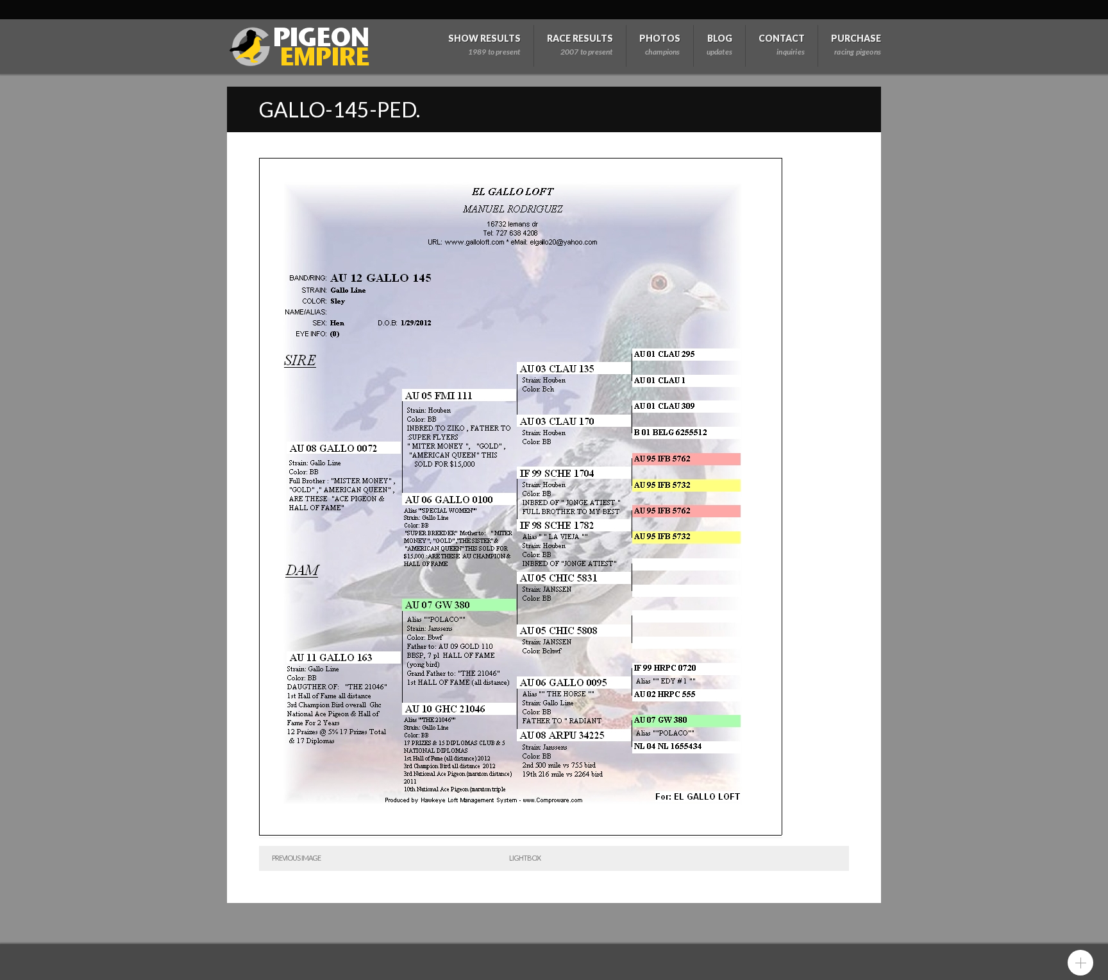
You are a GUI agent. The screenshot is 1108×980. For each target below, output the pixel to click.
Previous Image (296, 858)
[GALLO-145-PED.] (520, 832)
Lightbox (525, 858)
